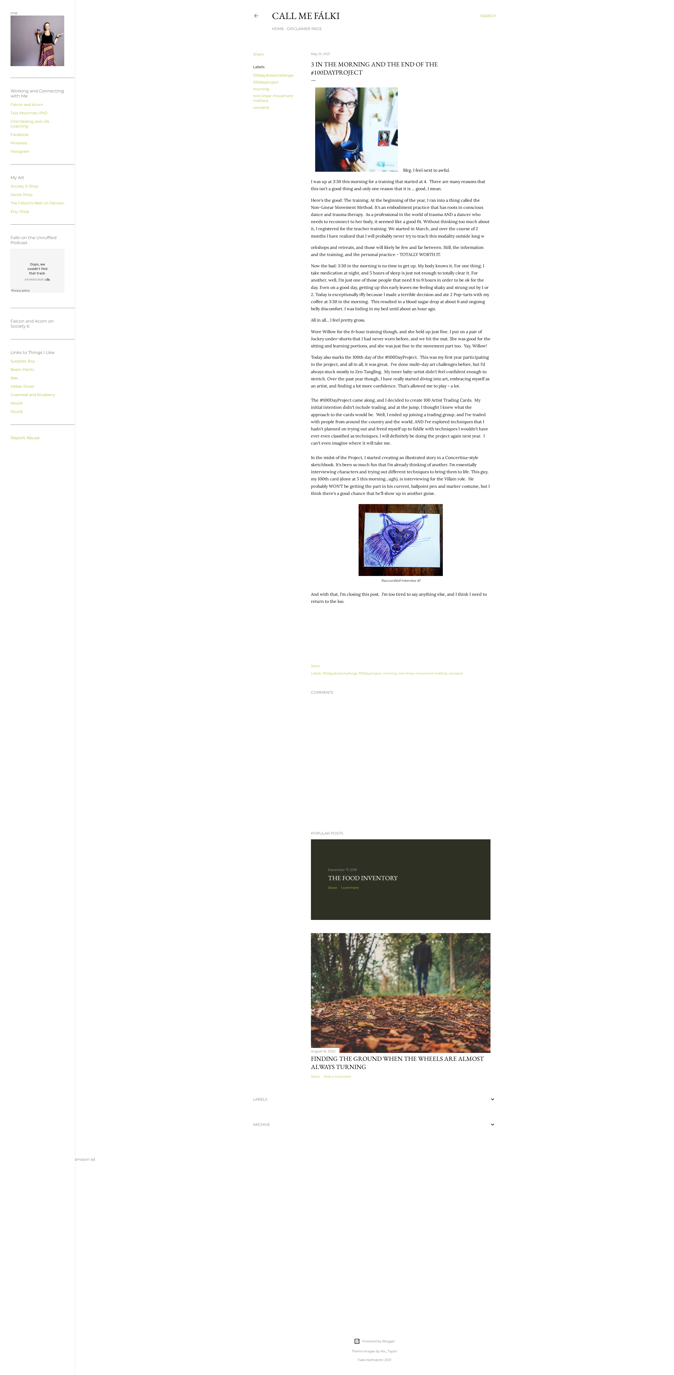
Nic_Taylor (389, 1351)
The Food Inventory (363, 878)
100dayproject (266, 82)
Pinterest (19, 143)
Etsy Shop (20, 211)
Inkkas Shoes (22, 386)
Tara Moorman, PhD (29, 113)
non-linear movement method (422, 673)
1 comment (350, 888)
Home (278, 28)
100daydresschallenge (273, 75)
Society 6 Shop (24, 186)
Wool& (17, 411)
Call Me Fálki (306, 15)
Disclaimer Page (304, 28)
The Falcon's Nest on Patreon (37, 203)
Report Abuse (25, 437)
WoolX (17, 403)
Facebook (19, 134)
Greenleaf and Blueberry (33, 394)
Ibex (14, 378)
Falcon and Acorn (27, 104)
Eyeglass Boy (23, 361)
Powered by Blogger (378, 1341)
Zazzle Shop (21, 194)
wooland (261, 107)
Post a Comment (337, 1076)
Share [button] (258, 54)
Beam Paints (22, 369)
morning (261, 89)
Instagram (20, 151)
